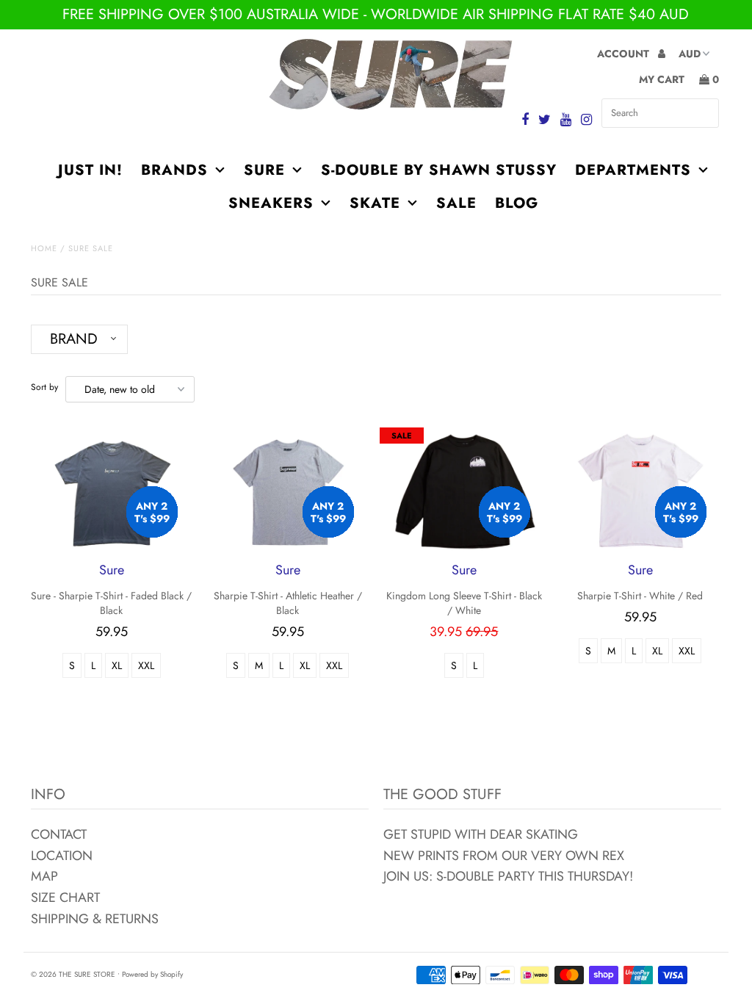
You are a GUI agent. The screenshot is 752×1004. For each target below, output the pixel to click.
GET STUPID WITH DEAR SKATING (480, 834)
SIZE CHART (65, 897)
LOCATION (62, 855)
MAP (44, 876)
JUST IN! (90, 170)
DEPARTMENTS (633, 170)
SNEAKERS (271, 203)
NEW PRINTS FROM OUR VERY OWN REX (503, 855)
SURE (264, 170)
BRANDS (174, 170)
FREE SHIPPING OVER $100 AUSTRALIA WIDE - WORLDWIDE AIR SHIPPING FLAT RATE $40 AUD (375, 14)
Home (44, 248)
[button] (79, 340)
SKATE (375, 203)
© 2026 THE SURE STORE (73, 974)
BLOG (516, 203)
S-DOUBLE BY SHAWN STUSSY (439, 170)
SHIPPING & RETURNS (95, 918)
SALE (456, 203)
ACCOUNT (624, 53)
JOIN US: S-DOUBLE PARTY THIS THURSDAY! (508, 876)
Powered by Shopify (152, 974)
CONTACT (59, 834)
